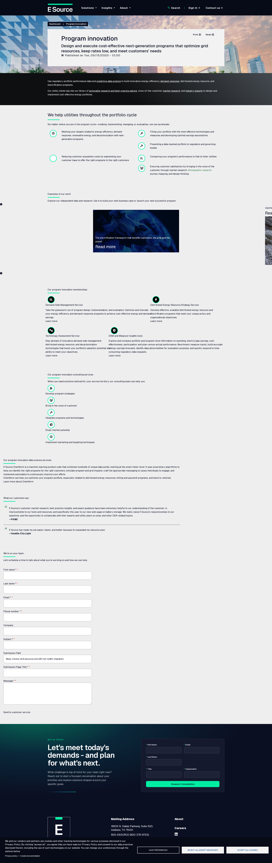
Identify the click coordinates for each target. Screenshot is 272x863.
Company (8, 625)
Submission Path (12, 653)
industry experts (194, 90)
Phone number (11, 611)
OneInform (18, 466)
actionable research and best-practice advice (113, 90)
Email (208, 34)
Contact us (213, 8)
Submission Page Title (15, 667)
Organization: (190, 769)
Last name (9, 583)
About (179, 819)
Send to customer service (16, 712)
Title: (149, 769)
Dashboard (54, 24)
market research (171, 90)
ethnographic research (199, 170)
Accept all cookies (247, 850)
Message (8, 680)
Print (195, 34)
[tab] (89, 10)
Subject (8, 639)
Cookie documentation (30, 856)
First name (9, 569)
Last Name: (151, 757)
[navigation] (106, 9)
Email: (187, 745)
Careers (180, 828)
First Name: (151, 745)
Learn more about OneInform (18, 481)
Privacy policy (11, 856)
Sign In (192, 8)
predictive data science (108, 81)
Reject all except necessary (203, 850)
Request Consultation (183, 784)
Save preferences (158, 850)
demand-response (169, 81)
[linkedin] (176, 834)
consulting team (122, 381)
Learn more (51, 321)
